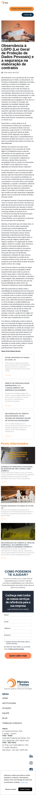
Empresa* (7, 635)
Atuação (6, 708)
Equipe (5, 713)
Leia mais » (8, 375)
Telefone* (7, 628)
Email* (6, 621)
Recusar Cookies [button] (10, 789)
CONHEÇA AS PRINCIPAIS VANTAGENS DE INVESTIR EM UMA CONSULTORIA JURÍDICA (16, 469)
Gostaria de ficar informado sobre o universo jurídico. (17, 642)
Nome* (6, 615)
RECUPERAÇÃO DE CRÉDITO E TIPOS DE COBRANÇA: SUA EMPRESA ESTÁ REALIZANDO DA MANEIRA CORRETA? (17, 545)
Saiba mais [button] (24, 782)
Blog (4, 718)
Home (5, 698)
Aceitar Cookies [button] (25, 789)
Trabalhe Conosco (12, 723)
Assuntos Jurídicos (10, 689)
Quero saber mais (18, 655)
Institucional (9, 703)
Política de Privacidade (16, 649)
